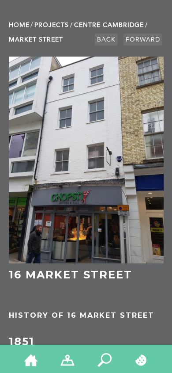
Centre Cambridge (109, 25)
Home (19, 25)
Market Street (36, 39)
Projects (51, 25)
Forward (143, 39)
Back (106, 39)
